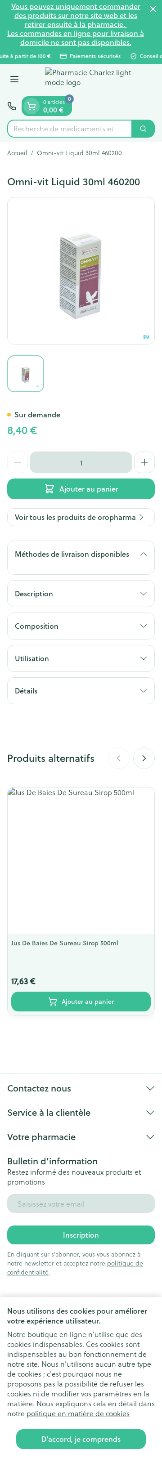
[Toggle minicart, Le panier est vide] (31, 106)
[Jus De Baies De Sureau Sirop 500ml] (81, 860)
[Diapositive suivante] (144, 758)
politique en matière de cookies (78, 1413)
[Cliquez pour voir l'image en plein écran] (81, 270)
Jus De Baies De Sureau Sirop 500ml (64, 943)
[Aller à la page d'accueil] (90, 80)
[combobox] (69, 129)
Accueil (17, 152)
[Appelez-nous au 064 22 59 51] (11, 106)
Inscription (81, 1235)
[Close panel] (153, 9)
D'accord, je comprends (81, 1439)
